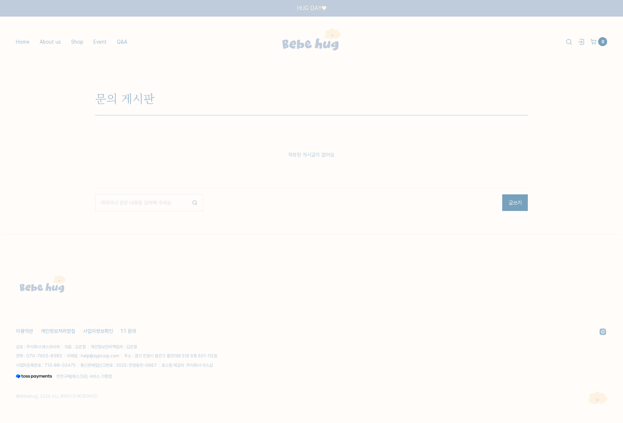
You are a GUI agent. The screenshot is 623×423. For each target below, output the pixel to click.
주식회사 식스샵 (199, 365)
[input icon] (195, 203)
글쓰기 (515, 202)
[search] (569, 41)
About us (50, 41)
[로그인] (581, 41)
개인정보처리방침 (58, 330)
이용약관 (24, 330)
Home (23, 41)
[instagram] (602, 331)
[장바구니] (593, 41)
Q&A (122, 41)
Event (100, 41)
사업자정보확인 (98, 330)
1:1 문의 (128, 330)
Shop (77, 41)
